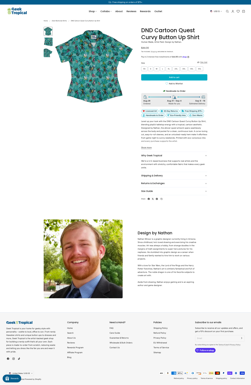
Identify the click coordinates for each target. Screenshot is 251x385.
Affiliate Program (74, 352)
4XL (191, 68)
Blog (69, 357)
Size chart (203, 62)
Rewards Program (75, 347)
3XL (184, 68)
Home (46, 21)
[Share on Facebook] (148, 199)
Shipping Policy (160, 328)
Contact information (237, 378)
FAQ (111, 328)
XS (144, 68)
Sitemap (157, 352)
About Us (71, 338)
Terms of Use (223, 345)
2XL (176, 68)
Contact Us (115, 347)
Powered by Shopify (33, 379)
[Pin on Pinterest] (157, 199)
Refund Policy (159, 333)
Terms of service (207, 378)
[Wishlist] (238, 11)
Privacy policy (192, 378)
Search (70, 333)
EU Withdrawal (160, 343)
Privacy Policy (159, 338)
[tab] (48, 31)
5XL (199, 68)
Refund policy (179, 378)
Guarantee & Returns (119, 338)
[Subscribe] (241, 338)
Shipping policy (221, 378)
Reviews (71, 343)
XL (169, 68)
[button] (227, 11)
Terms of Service (161, 347)
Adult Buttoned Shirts (59, 21)
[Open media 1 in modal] (129, 31)
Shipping (154, 51)
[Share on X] (153, 199)
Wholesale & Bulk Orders (121, 343)
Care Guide (115, 333)
